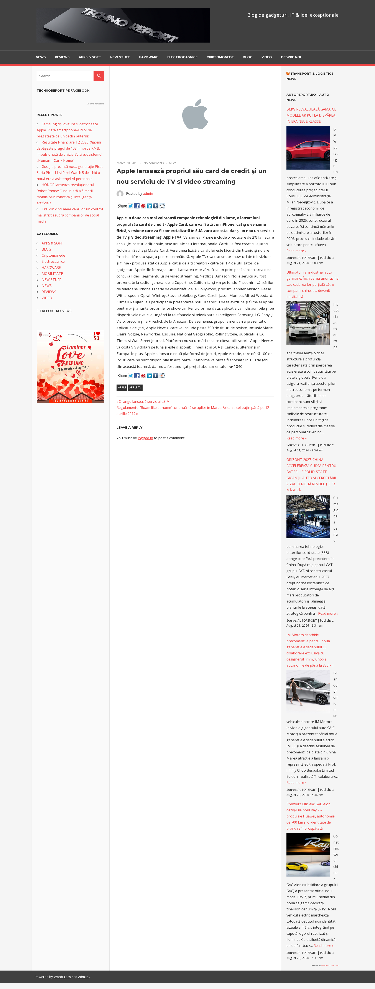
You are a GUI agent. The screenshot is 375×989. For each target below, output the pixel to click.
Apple (122, 387)
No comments (153, 163)
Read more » (296, 250)
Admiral (83, 976)
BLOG (247, 57)
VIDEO (267, 57)
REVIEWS (62, 57)
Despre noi (291, 57)
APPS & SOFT (90, 57)
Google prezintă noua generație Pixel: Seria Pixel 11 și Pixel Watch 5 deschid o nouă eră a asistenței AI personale (70, 172)
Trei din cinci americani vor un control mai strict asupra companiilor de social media (70, 215)
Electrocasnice (182, 57)
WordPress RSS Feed (330, 965)
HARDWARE (148, 57)
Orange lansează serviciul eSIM (144, 401)
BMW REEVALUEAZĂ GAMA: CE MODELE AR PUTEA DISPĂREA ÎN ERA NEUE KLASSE (311, 115)
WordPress (62, 976)
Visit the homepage (95, 104)
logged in (145, 438)
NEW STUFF (120, 57)
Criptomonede (220, 57)
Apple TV (135, 387)
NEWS (41, 57)
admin (148, 193)
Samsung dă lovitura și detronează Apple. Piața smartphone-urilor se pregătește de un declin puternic (67, 130)
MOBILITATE (52, 273)
